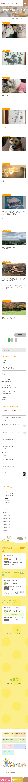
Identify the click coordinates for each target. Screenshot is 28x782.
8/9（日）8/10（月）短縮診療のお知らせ (11, 417)
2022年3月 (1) (9, 502)
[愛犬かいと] (14, 86)
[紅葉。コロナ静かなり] (14, 308)
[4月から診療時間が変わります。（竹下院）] (24, 426)
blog (5, 23)
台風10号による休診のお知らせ (9, 466)
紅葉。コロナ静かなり (9, 318)
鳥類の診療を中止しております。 (10, 446)
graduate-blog (8, 392)
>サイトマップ (14, 775)
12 (16, 340)
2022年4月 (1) (9, 500)
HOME (6, 18)
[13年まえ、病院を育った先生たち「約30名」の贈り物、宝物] (14, 202)
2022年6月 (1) (9, 498)
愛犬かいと (5, 95)
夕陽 (3, 181)
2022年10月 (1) (9, 495)
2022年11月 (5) (9, 493)
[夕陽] (14, 171)
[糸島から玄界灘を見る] (14, 238)
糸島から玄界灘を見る (9, 248)
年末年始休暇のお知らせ (7, 439)
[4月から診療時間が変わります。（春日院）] (24, 433)
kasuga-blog (7, 195)
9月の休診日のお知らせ (7, 452)
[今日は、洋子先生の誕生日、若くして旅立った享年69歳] (14, 269)
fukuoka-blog (9, 380)
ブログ (10, 18)
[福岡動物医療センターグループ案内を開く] (17, 779)
